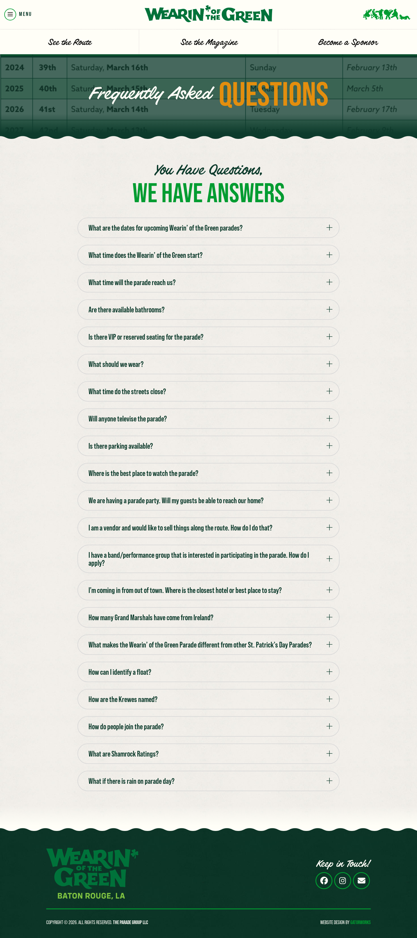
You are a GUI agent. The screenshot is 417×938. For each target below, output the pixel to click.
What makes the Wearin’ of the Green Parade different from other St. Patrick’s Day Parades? (200, 644)
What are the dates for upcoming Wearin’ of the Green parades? (166, 227)
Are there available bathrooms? (127, 309)
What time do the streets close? (127, 391)
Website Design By (345, 922)
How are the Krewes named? (123, 699)
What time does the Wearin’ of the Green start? (146, 255)
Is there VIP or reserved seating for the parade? (146, 336)
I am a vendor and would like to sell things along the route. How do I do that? (180, 527)
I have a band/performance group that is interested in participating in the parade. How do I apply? (199, 558)
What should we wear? (116, 364)
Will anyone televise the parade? (128, 418)
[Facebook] (323, 880)
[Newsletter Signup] (361, 880)
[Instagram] (342, 880)
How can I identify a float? (120, 671)
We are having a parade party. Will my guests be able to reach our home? (176, 500)
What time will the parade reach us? (132, 282)
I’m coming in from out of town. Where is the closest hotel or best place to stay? (185, 590)
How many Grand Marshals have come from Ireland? (151, 617)
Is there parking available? (121, 445)
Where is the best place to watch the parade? (143, 473)
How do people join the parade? (126, 726)
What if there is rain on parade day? (131, 781)
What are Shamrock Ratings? (124, 753)
